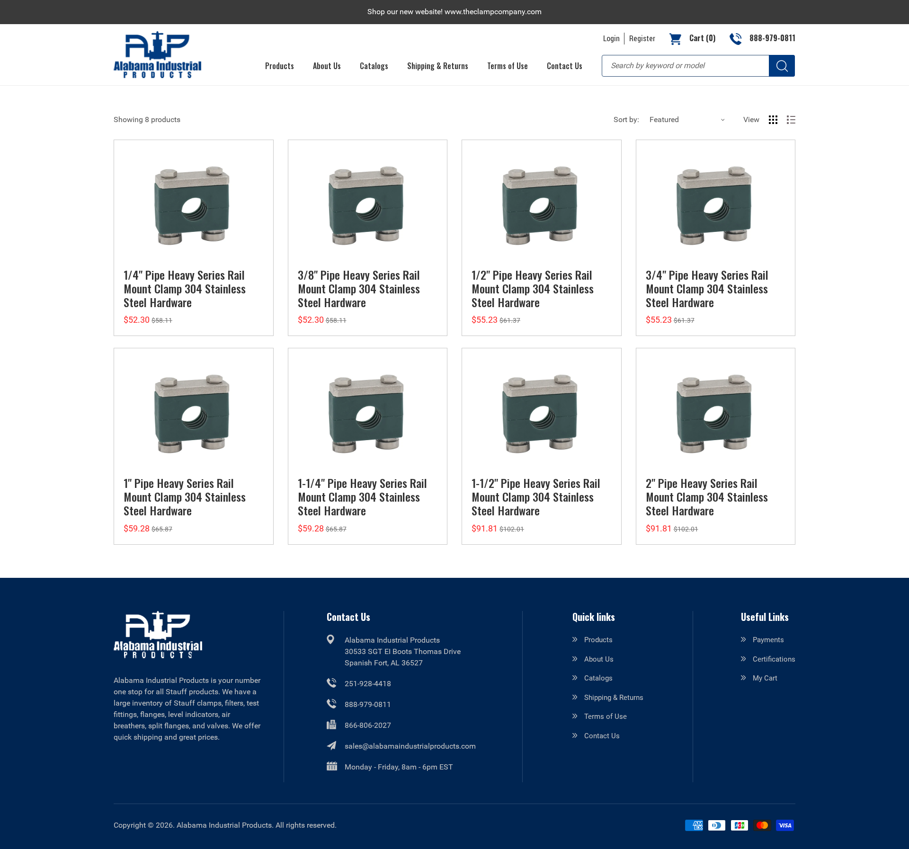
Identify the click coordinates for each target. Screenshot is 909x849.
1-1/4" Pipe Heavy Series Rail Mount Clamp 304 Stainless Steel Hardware (362, 496)
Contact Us (602, 736)
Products (598, 640)
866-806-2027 (368, 725)
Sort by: (626, 119)
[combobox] (698, 66)
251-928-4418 (368, 683)
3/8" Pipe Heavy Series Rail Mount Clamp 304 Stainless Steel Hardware (359, 288)
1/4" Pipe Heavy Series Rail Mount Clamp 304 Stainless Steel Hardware (185, 288)
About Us (599, 659)
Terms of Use (605, 716)
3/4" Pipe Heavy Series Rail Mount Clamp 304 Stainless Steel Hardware (707, 288)
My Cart (765, 678)
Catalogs (598, 678)
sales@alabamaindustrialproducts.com (410, 746)
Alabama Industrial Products (224, 825)
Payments (768, 640)
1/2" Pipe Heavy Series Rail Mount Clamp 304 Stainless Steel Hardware (533, 288)
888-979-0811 (368, 704)
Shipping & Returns (613, 697)
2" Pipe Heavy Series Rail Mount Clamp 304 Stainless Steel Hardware (707, 496)
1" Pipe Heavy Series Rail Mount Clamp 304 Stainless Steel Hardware (185, 496)
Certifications (774, 659)
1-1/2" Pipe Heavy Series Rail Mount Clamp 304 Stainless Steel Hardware (536, 496)
